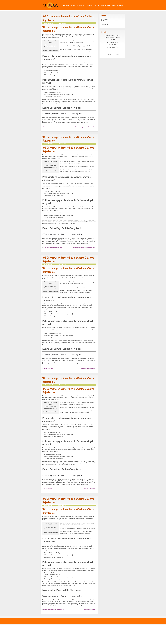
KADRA (108, 5)
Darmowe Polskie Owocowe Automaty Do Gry (54, 609)
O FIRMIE (65, 5)
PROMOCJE (72, 5)
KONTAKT (121, 5)
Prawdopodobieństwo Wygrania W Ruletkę (84, 247)
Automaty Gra (46, 127)
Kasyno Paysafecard (48, 368)
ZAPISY (103, 5)
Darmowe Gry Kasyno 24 (89, 488)
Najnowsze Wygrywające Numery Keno (85, 127)
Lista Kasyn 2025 (47, 488)
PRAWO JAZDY (89, 5)
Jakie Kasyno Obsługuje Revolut (87, 368)
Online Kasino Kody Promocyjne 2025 (52, 247)
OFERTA (97, 5)
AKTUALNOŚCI (80, 5)
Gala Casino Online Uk (89, 609)
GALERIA (114, 5)
